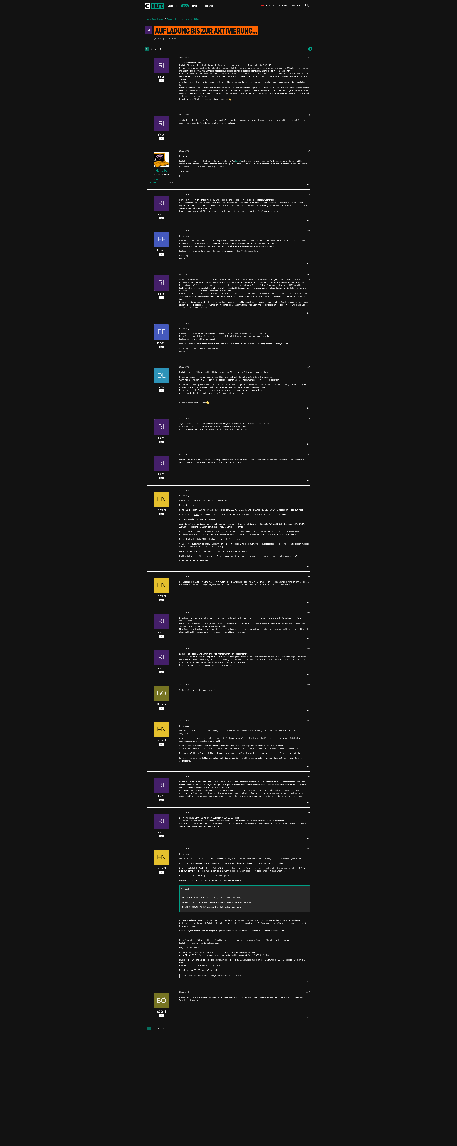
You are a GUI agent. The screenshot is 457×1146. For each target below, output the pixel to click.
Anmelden (282, 5)
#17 (308, 776)
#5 (308, 230)
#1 (309, 57)
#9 (308, 418)
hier (237, 161)
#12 (308, 576)
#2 (309, 115)
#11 (308, 490)
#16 (308, 720)
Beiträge (153, 182)
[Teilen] (310, 49)
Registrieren (295, 5)
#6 (308, 274)
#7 (309, 323)
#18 (308, 812)
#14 (308, 648)
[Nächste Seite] (160, 49)
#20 (308, 992)
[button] (267, 5)
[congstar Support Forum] (154, 5)
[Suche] (307, 5)
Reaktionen (154, 179)
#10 (308, 454)
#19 (308, 848)
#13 (308, 612)
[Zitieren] (308, 104)
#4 (308, 194)
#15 (308, 684)
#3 (309, 151)
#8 (308, 367)
